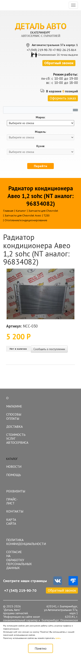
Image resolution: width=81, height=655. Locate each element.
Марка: (40, 117)
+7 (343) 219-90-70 (39, 50)
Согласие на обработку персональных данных (16, 560)
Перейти (40, 166)
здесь (57, 638)
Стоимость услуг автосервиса (16, 439)
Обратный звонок (62, 590)
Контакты (14, 511)
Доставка (14, 426)
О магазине (14, 402)
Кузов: (40, 146)
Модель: (40, 132)
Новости (13, 466)
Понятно (41, 648)
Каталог (12, 459)
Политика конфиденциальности (16, 542)
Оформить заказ (63, 98)
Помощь (13, 475)
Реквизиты (15, 491)
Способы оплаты (13, 416)
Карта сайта (11, 521)
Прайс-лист (12, 501)
